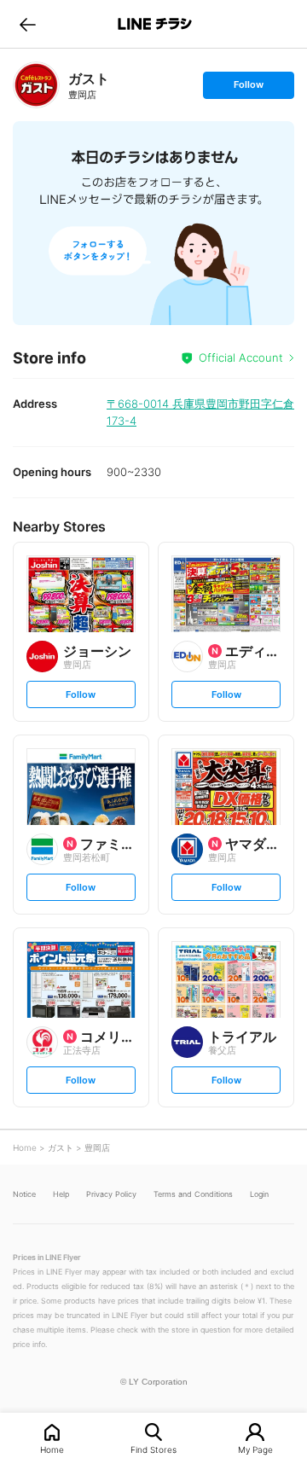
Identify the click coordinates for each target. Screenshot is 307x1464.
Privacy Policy (111, 1194)
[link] (36, 84)
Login (259, 1194)
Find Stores (153, 1449)
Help (61, 1194)
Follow (248, 88)
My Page (255, 1449)
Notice (24, 1194)
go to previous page (27, 24)
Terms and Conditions (193, 1194)
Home (52, 1449)
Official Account (241, 357)
